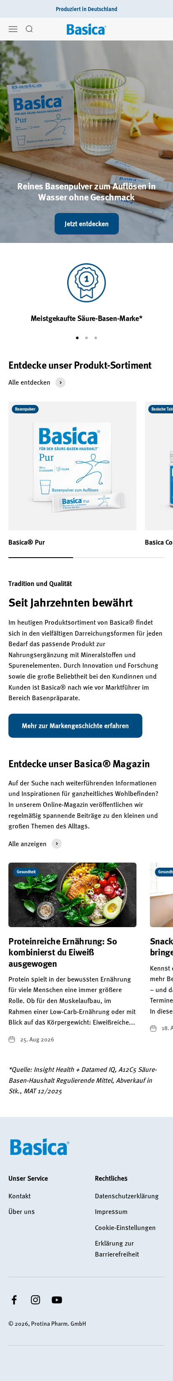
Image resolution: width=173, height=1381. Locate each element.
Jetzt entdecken (87, 223)
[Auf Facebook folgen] (14, 1299)
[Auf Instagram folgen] (35, 1299)
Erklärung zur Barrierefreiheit (117, 1248)
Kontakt (19, 1196)
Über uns (21, 1211)
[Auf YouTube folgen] (57, 1299)
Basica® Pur (26, 542)
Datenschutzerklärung (127, 1196)
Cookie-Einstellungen (125, 1227)
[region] (86, 293)
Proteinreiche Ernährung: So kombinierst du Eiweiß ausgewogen (62, 952)
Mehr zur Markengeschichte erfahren (75, 725)
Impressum (111, 1211)
